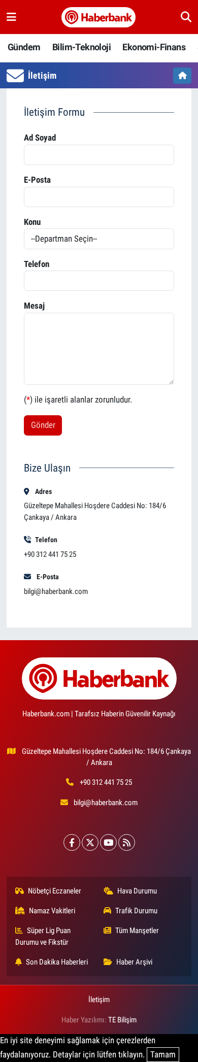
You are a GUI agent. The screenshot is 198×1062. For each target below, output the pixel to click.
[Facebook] (71, 842)
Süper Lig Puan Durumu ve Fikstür (43, 936)
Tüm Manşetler (137, 930)
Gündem (24, 47)
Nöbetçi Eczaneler (54, 890)
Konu (32, 222)
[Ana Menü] (11, 17)
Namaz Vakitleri (52, 910)
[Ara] (186, 17)
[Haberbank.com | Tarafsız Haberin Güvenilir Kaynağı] (98, 17)
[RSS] (126, 842)
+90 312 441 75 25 (106, 782)
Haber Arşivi (134, 962)
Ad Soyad (40, 137)
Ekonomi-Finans (153, 47)
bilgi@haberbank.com (56, 591)
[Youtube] (108, 842)
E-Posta (37, 180)
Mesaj (34, 306)
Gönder (43, 425)
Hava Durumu (137, 890)
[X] (90, 842)
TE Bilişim (122, 1019)
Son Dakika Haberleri (57, 962)
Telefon (36, 264)
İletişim (99, 999)
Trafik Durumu (136, 910)
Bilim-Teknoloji (81, 47)
